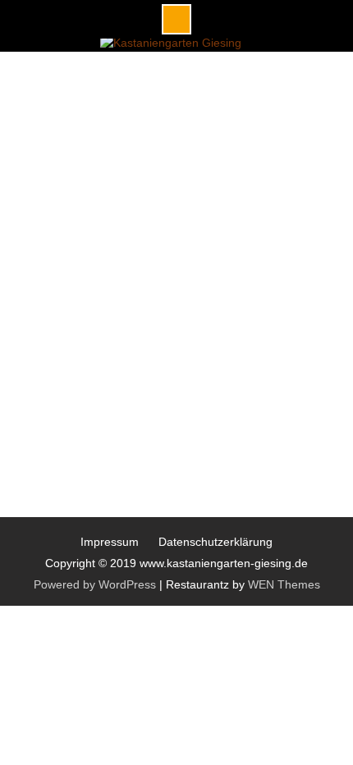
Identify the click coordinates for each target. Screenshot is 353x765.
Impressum (109, 541)
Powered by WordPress (95, 584)
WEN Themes (284, 584)
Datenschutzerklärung (215, 541)
